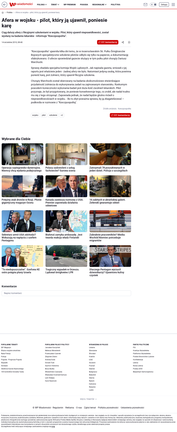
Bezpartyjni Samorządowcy (143, 372)
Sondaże (4, 366)
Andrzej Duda (50, 360)
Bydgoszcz (93, 372)
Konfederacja (138, 360)
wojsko (35, 115)
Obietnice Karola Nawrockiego (12, 369)
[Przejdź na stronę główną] (4, 6)
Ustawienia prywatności (132, 407)
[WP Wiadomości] (23, 4)
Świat (54, 4)
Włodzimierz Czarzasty (53, 372)
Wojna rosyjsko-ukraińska (10, 351)
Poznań (92, 366)
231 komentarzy (109, 42)
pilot (44, 115)
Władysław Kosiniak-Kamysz (56, 375)
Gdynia (91, 378)
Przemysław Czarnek (53, 354)
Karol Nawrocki (51, 381)
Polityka (115, 4)
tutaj (53, 426)
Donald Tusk (49, 363)
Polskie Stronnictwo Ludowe (143, 357)
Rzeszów (92, 387)
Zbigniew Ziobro (51, 357)
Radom (91, 381)
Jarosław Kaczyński (52, 347)
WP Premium (70, 4)
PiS (134, 347)
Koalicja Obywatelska (141, 351)
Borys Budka (49, 369)
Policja (3, 357)
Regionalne (98, 4)
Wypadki (4, 363)
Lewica (135, 363)
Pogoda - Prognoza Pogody (11, 360)
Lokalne (92, 347)
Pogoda (84, 4)
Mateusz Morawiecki (52, 351)
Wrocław (92, 354)
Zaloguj (164, 4)
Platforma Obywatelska (142, 354)
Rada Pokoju (6, 354)
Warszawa (93, 351)
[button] (153, 4)
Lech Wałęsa (49, 378)
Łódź (91, 360)
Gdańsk (92, 369)
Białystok (92, 375)
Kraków (92, 357)
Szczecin (92, 363)
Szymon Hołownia (52, 366)
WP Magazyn (6, 347)
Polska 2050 (137, 369)
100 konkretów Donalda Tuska (12, 372)
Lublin (91, 390)
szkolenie (53, 115)
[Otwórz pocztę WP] (145, 4)
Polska (41, 4)
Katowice (92, 384)
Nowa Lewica (138, 366)
